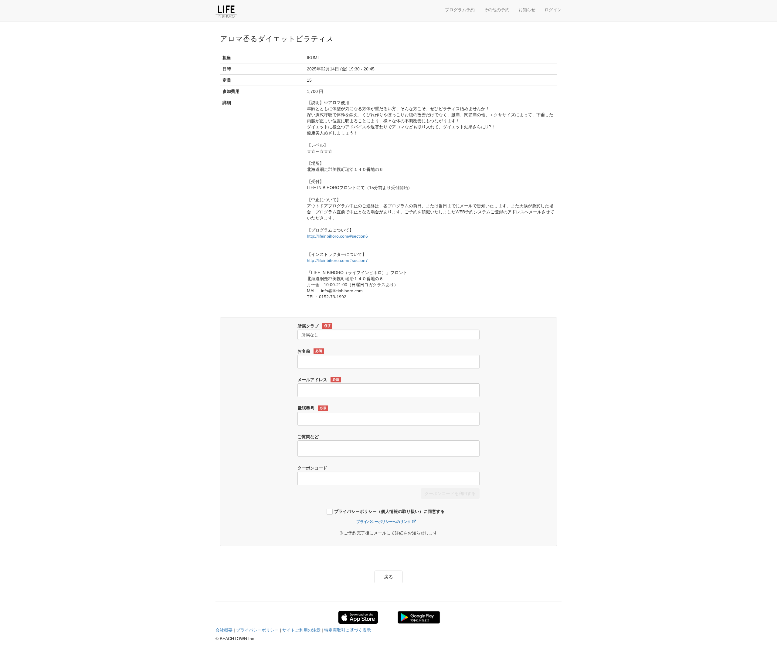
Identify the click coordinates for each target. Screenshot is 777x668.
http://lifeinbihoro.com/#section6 (337, 236)
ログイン (553, 9)
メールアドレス (318, 380)
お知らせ (526, 9)
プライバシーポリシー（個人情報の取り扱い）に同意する (389, 511)
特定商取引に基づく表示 (347, 630)
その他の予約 (496, 9)
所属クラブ (314, 326)
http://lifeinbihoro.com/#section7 (337, 260)
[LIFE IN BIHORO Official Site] (244, 11)
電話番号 (311, 408)
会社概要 (223, 630)
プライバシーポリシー (257, 630)
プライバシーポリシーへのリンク (383, 522)
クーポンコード (312, 468)
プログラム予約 (460, 9)
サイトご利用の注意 (301, 630)
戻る (388, 576)
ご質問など (308, 437)
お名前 (309, 351)
